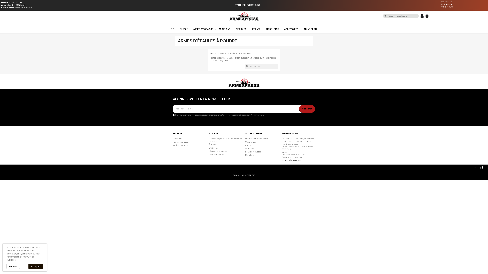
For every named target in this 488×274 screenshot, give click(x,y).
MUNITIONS (224, 29)
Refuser (13, 266)
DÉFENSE (255, 29)
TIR (172, 29)
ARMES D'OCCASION (203, 29)
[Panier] (427, 16)
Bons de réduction (253, 152)
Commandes (250, 142)
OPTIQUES (241, 29)
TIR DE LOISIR (272, 29)
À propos (213, 144)
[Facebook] (475, 167)
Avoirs (248, 145)
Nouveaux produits (181, 142)
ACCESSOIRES (291, 29)
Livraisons (213, 148)
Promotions (178, 138)
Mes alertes (250, 155)
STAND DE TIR (310, 29)
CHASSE (184, 29)
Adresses (249, 148)
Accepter (35, 266)
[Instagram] (481, 167)
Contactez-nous (216, 154)
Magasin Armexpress (218, 151)
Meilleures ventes (180, 145)
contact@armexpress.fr (292, 160)
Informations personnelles (256, 138)
